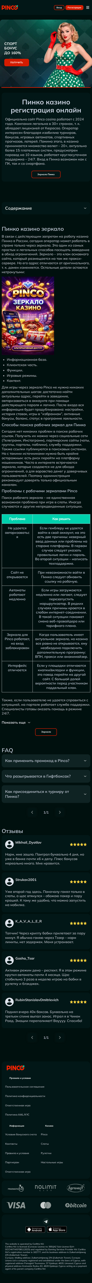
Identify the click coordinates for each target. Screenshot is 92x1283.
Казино (49, 1125)
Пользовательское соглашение (25, 1086)
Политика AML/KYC (17, 1114)
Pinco (44, 1134)
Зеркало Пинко (46, 174)
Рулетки (46, 1153)
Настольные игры (52, 1162)
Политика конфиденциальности (25, 1096)
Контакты (11, 1143)
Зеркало (46, 731)
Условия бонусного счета (21, 1134)
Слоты (45, 1143)
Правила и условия (20, 1078)
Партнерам (12, 1162)
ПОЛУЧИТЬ (16, 62)
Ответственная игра (17, 1105)
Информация (16, 1125)
